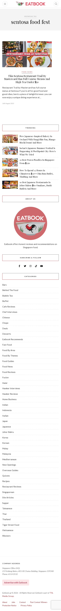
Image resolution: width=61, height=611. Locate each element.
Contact (22, 602)
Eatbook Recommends (12, 339)
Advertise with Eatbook (15, 582)
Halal (4, 383)
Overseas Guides (10, 470)
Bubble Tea (7, 295)
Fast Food (7, 344)
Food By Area (8, 350)
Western (6, 535)
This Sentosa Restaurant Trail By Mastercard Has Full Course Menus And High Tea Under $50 (27, 79)
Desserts (6, 333)
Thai (4, 514)
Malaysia (6, 454)
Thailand (6, 519)
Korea (5, 437)
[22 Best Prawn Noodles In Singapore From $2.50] (10, 162)
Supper (5, 503)
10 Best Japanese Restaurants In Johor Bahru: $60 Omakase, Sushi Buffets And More (35, 185)
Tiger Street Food (10, 525)
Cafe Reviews (8, 306)
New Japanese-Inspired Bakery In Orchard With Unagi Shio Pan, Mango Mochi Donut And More (37, 139)
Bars (4, 284)
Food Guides (8, 361)
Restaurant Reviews (11, 486)
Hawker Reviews (10, 394)
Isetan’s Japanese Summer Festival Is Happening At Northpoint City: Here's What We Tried (38, 151)
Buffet (5, 301)
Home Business (9, 399)
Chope (5, 323)
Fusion (5, 377)
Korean (5, 443)
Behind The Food (10, 290)
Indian (5, 405)
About (4, 602)
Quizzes (6, 475)
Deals (5, 328)
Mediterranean (9, 459)
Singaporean (8, 492)
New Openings (9, 464)
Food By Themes (10, 355)
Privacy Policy (26, 605)
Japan (5, 421)
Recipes (6, 481)
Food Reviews (8, 372)
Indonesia (6, 410)
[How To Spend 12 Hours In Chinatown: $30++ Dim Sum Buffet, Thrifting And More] (10, 173)
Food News (27, 72)
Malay (5, 448)
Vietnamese (7, 530)
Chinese (6, 317)
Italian (5, 415)
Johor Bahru (8, 432)
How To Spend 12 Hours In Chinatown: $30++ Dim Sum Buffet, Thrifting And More (36, 173)
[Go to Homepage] (30, 4)
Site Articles (8, 497)
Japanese (6, 426)
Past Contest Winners (38, 602)
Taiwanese (7, 508)
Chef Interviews (9, 312)
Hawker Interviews (11, 388)
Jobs (13, 602)
